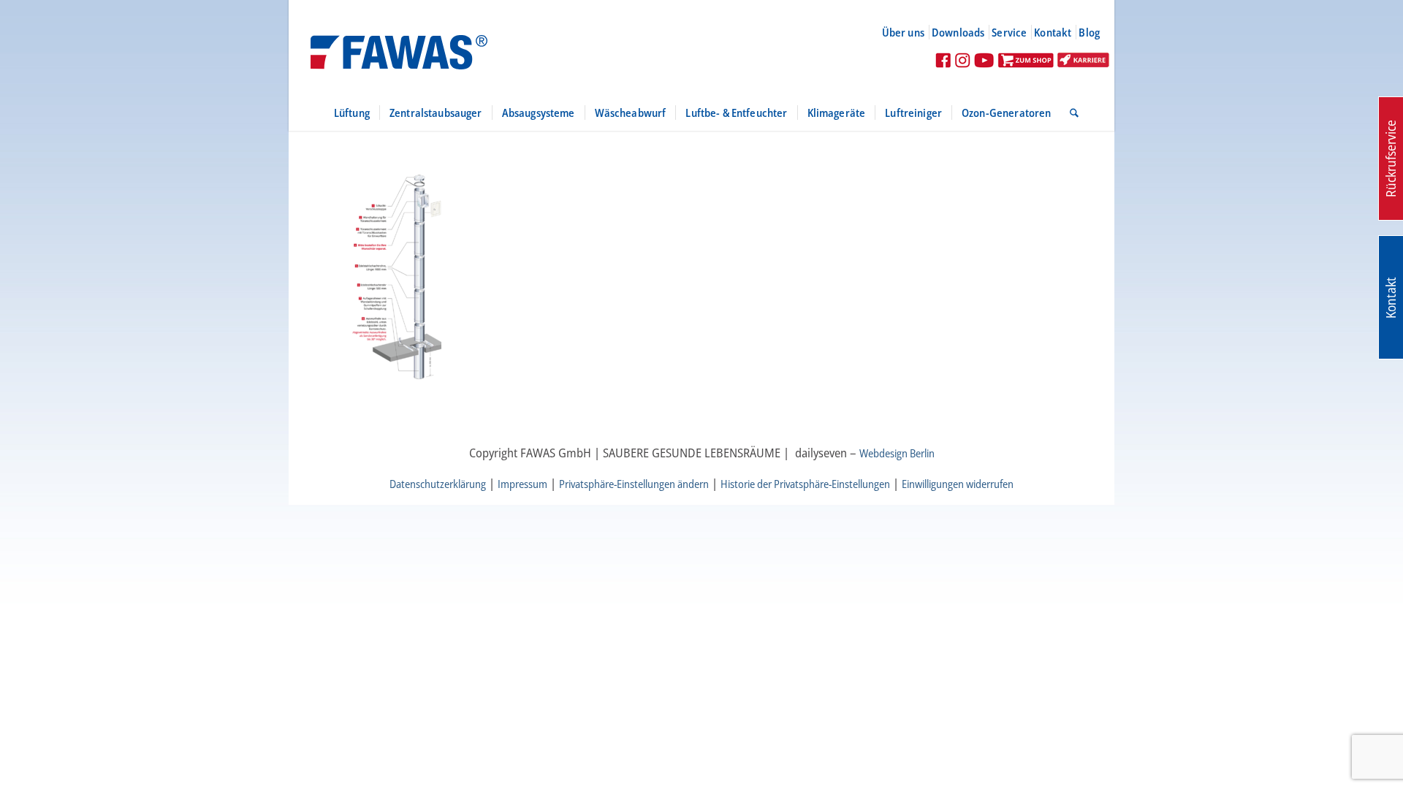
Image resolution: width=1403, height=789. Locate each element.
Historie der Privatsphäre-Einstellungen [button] (805, 483)
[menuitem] (909, 32)
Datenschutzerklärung (437, 483)
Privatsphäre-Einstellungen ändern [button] (634, 483)
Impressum (522, 483)
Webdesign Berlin (897, 453)
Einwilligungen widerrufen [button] (958, 483)
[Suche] (1069, 112)
